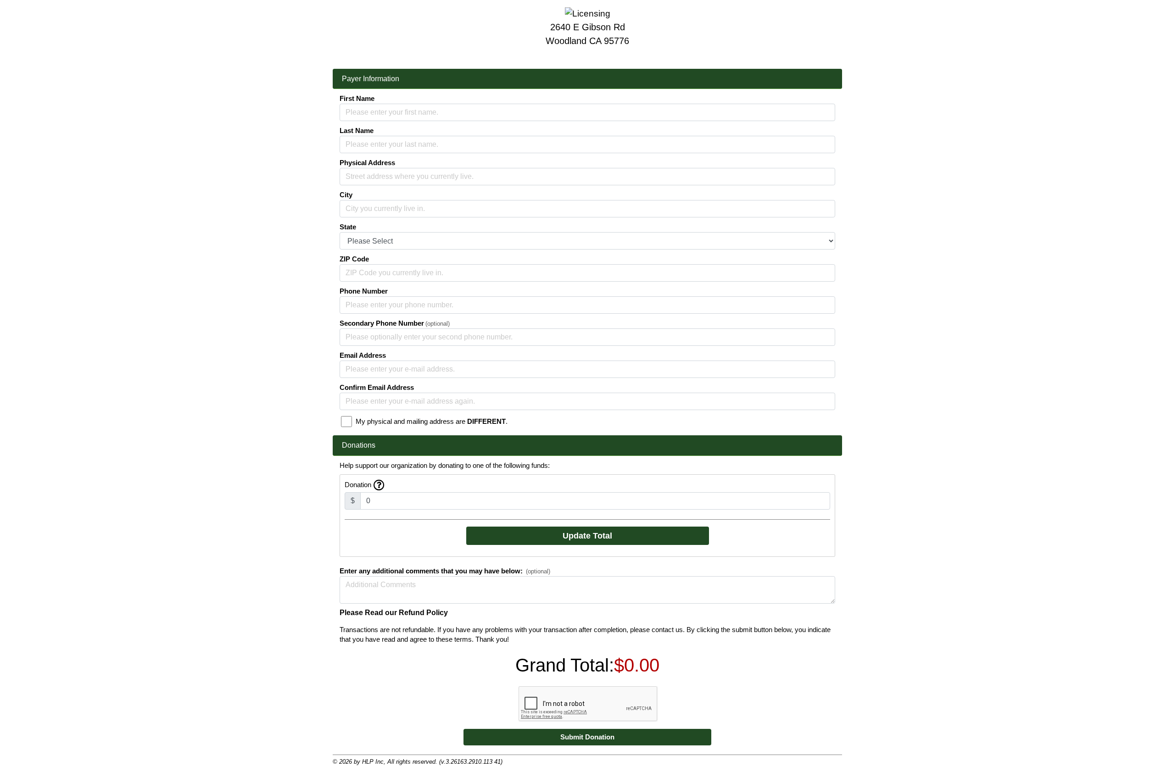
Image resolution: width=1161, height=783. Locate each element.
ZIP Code (354, 259)
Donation (358, 485)
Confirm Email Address (377, 387)
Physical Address (367, 163)
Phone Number (364, 291)
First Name (357, 98)
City (346, 195)
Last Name (357, 130)
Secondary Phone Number (382, 323)
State (348, 227)
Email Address (363, 355)
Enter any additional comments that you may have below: (431, 571)
